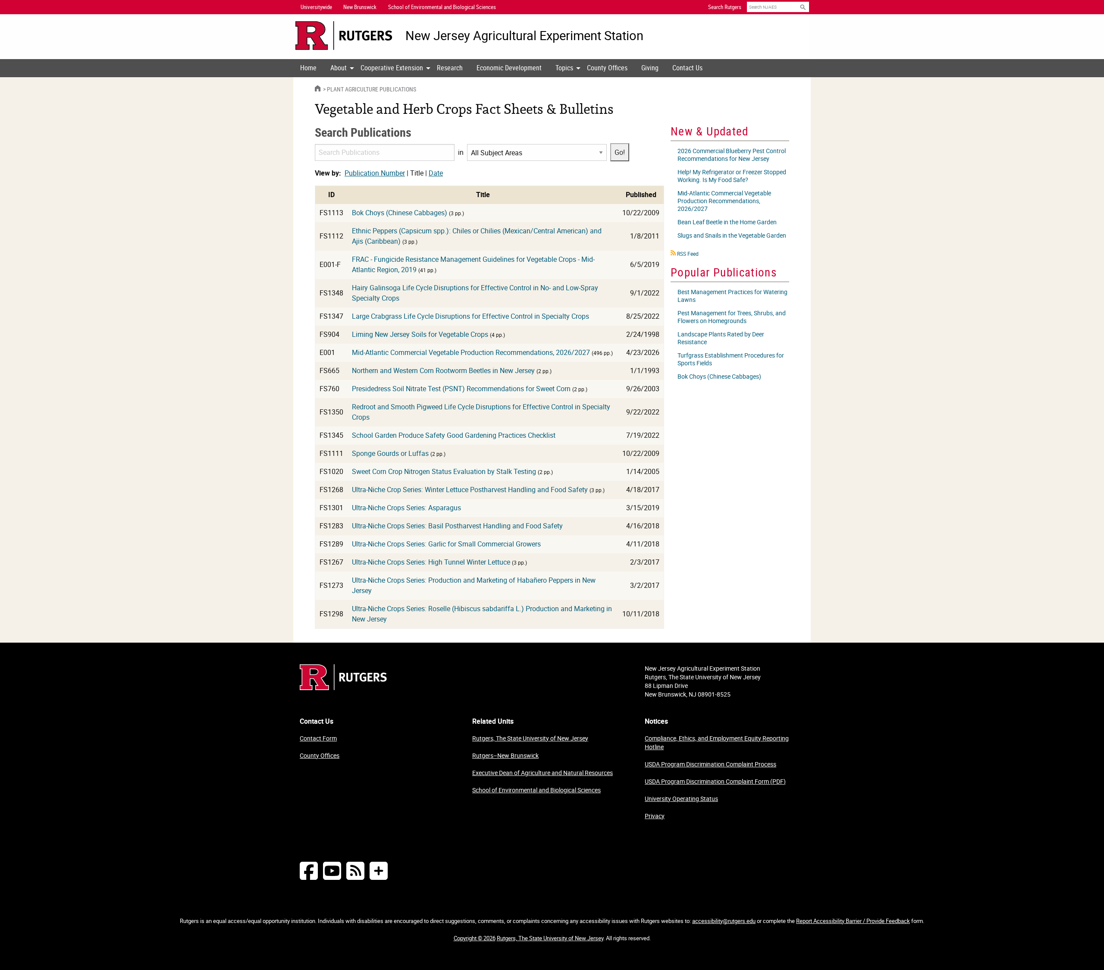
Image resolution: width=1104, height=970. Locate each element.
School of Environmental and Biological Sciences (536, 790)
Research (450, 67)
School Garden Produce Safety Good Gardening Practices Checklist (453, 435)
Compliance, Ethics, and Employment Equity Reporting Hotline (717, 742)
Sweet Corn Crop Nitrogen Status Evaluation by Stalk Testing (444, 471)
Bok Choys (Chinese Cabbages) (399, 212)
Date (436, 173)
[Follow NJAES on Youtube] (332, 871)
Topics (564, 67)
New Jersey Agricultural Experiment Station (524, 36)
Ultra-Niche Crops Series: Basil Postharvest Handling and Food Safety (457, 526)
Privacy (655, 816)
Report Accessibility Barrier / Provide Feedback (853, 921)
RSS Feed (688, 253)
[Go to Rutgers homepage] (343, 687)
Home (308, 67)
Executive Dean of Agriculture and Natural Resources (542, 773)
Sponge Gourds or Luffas (390, 453)
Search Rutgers (724, 7)
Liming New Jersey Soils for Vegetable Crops (420, 334)
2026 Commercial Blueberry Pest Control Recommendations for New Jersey (731, 155)
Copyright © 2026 (475, 938)
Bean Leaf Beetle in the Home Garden (727, 222)
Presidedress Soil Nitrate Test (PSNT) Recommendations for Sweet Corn (461, 388)
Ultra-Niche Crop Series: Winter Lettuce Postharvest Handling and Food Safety (470, 489)
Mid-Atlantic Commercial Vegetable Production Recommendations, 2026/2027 (471, 352)
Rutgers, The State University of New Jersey (530, 738)
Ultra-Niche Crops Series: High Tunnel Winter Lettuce (431, 562)
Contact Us (687, 67)
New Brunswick (359, 7)
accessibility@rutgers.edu (724, 921)
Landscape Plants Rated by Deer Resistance (720, 338)
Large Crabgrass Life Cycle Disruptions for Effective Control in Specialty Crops (470, 316)
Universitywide (316, 7)
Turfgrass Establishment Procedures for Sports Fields (730, 359)
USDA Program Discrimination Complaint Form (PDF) (715, 781)
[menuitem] (308, 68)
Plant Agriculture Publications (371, 89)
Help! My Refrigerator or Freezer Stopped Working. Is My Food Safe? (731, 176)
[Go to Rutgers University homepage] (344, 35)
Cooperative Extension (392, 67)
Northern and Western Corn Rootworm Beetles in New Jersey (443, 370)
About (338, 67)
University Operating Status (681, 798)
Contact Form (318, 738)
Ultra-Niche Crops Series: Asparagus (406, 507)
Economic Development (509, 67)
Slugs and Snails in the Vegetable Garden (731, 235)
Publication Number (375, 173)
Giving (650, 67)
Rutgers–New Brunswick (505, 755)
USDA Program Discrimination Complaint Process (710, 764)
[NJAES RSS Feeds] (355, 871)
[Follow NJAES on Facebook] (309, 871)
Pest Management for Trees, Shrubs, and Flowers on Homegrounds (731, 317)
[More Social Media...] (379, 871)
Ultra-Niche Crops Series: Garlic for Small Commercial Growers (446, 544)
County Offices (607, 67)
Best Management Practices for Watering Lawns (732, 296)
